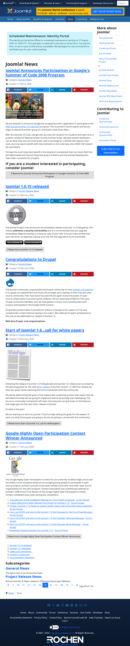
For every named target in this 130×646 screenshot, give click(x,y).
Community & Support (77, 3)
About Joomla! (23, 19)
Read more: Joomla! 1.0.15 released (26, 249)
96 (51, 585)
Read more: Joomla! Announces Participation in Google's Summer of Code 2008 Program (50, 175)
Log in (65, 620)
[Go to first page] (8, 585)
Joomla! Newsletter (108, 91)
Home (10, 19)
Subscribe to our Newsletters (110, 150)
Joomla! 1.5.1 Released (20, 548)
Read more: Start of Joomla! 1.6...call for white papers (34, 423)
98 (62, 585)
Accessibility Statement (21, 617)
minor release (43, 386)
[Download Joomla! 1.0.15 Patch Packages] (33, 243)
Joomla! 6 (60, 19)
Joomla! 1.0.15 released (27, 186)
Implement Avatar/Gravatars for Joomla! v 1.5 (31, 530)
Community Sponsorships (105, 134)
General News (25, 79)
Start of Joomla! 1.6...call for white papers (45, 330)
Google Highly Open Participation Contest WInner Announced (45, 435)
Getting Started (106, 43)
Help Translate (96, 617)
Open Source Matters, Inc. (62, 633)
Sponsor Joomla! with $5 (75, 617)
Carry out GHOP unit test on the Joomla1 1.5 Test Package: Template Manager (47, 518)
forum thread (82, 500)
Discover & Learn (52, 3)
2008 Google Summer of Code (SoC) (23, 126)
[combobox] (122, 3)
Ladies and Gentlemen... (21, 551)
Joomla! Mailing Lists (109, 85)
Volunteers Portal (107, 140)
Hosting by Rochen (65, 644)
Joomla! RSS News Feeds (110, 96)
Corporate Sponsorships (105, 120)
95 (45, 585)
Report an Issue (112, 617)
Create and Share (107, 48)
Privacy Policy (40, 617)
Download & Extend (29, 3)
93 (34, 585)
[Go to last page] (77, 585)
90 (18, 585)
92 (29, 585)
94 (40, 585)
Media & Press (97, 19)
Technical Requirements (110, 101)
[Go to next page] (72, 585)
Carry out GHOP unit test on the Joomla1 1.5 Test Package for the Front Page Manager (51, 512)
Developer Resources (103, 3)
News (70, 19)
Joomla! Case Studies (109, 75)
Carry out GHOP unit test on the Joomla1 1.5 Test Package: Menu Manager (45, 524)
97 (56, 585)
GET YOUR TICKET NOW (107, 11)
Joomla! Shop (105, 80)
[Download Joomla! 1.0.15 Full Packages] (15, 243)
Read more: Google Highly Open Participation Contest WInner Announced (44, 536)
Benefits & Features (42, 19)
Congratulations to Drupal (31, 259)
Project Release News (28, 191)
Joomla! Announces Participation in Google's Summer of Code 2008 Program (48, 73)
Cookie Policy (55, 617)
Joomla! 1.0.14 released (21, 545)
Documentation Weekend (22, 557)
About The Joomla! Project (108, 60)
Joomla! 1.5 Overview (20, 554)
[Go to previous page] (13, 585)
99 (67, 585)
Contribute (82, 19)
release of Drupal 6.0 (83, 289)
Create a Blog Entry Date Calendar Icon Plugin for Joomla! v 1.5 (39, 503)
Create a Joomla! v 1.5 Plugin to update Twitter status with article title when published (51, 506)
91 (23, 585)
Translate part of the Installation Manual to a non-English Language (42, 500)
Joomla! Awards (106, 70)
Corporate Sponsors (109, 126)
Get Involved (105, 53)
